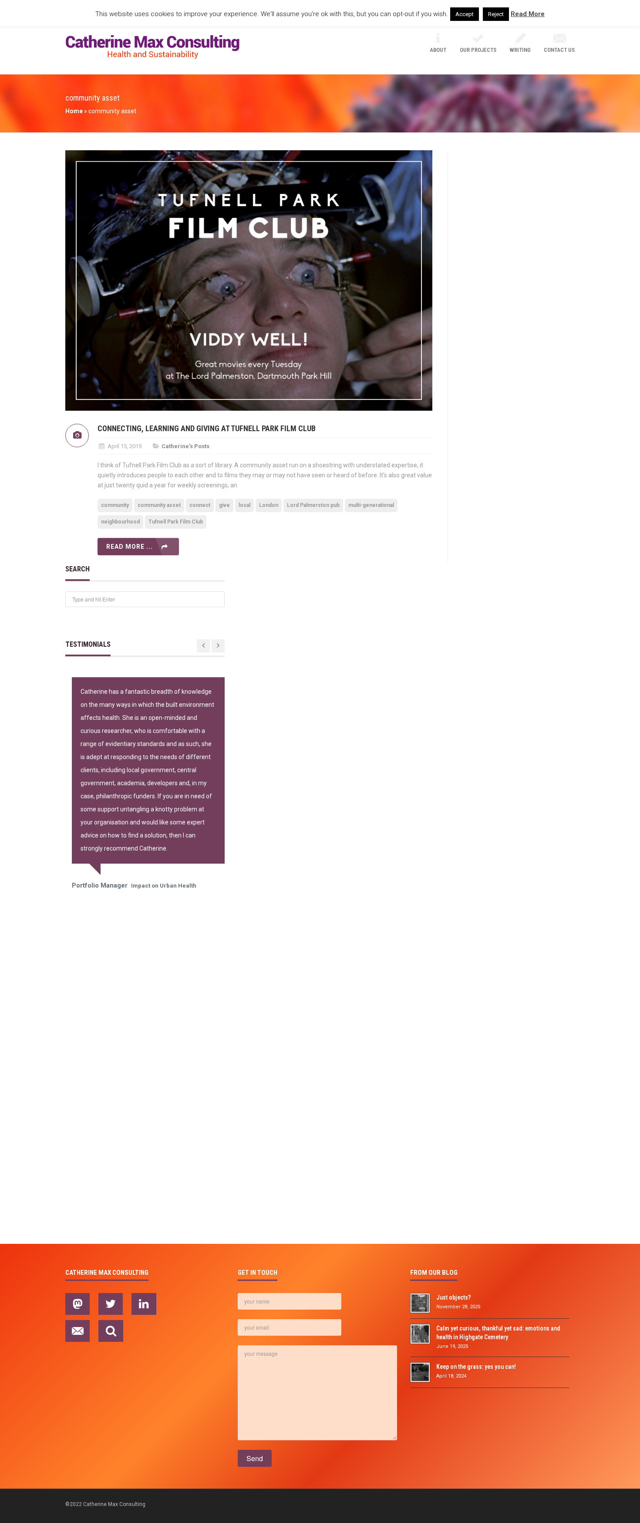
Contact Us (559, 50)
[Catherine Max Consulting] (152, 47)
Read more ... (129, 546)
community (115, 505)
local (244, 505)
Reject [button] (496, 14)
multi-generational (371, 505)
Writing (520, 50)
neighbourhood (120, 522)
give (224, 505)
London (268, 505)
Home (74, 111)
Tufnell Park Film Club (175, 522)
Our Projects (478, 50)
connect (199, 505)
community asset (159, 505)
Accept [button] (464, 14)
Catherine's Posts (185, 446)
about (438, 50)
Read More (528, 14)
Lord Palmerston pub (313, 505)
